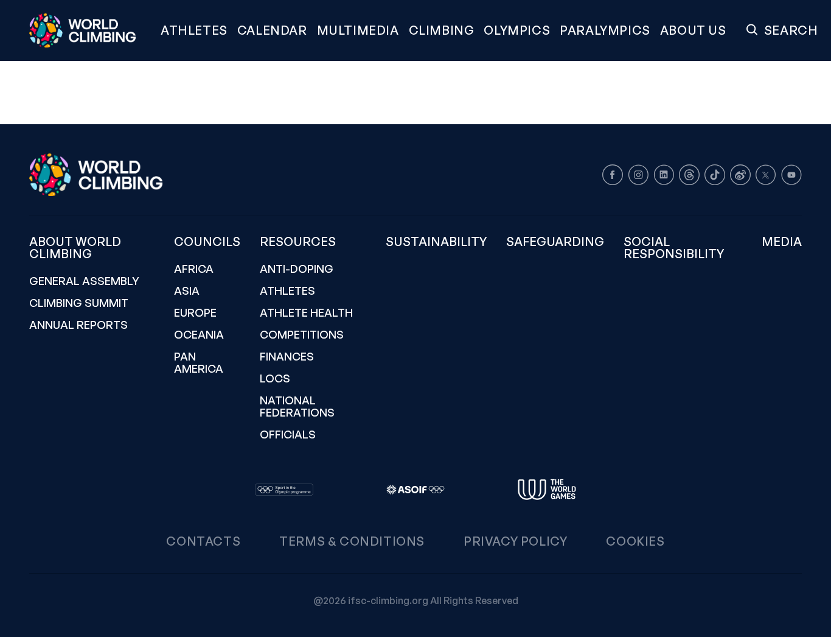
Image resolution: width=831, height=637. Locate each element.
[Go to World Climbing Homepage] (90, 30)
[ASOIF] (415, 489)
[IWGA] (547, 489)
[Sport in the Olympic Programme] (284, 489)
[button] (358, 30)
